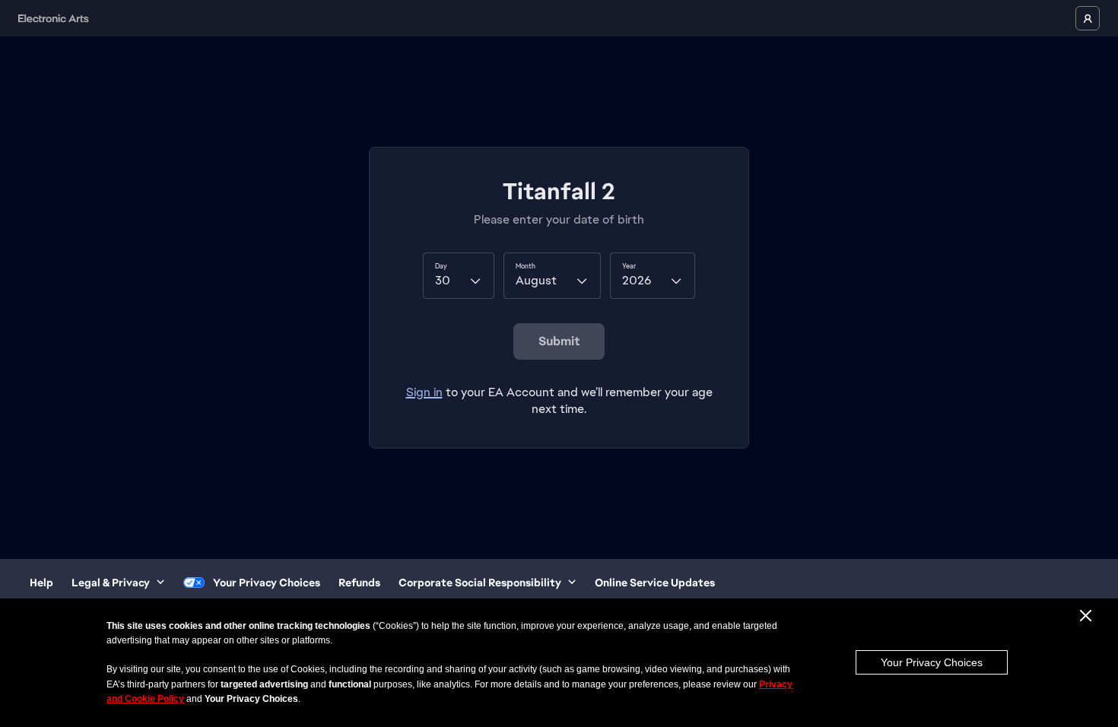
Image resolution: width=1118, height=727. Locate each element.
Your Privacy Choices (932, 662)
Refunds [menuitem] (359, 582)
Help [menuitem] (41, 582)
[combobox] (458, 275)
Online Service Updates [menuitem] (655, 582)
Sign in (424, 392)
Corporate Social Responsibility (480, 582)
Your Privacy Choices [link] (266, 582)
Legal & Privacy (110, 582)
